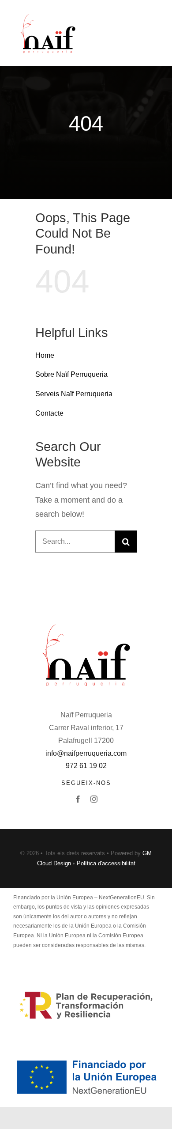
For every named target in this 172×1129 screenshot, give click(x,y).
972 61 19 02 (86, 765)
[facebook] (78, 799)
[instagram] (93, 799)
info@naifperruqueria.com (86, 753)
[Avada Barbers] (47, 15)
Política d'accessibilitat (106, 863)
